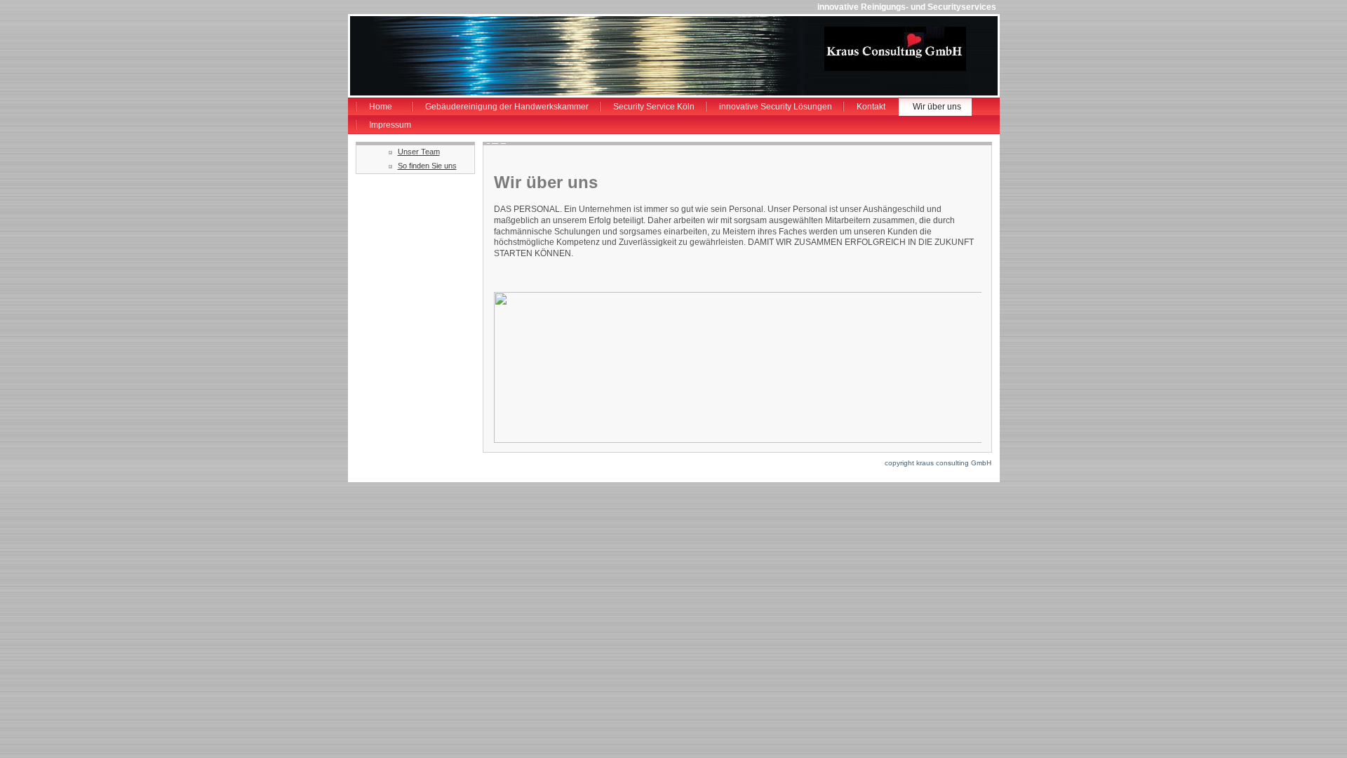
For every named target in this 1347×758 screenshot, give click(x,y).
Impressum (390, 125)
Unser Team (419, 151)
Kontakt (871, 107)
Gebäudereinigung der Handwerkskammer (507, 107)
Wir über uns (937, 107)
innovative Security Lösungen (775, 107)
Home (380, 107)
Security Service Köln (654, 107)
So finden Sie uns (427, 165)
